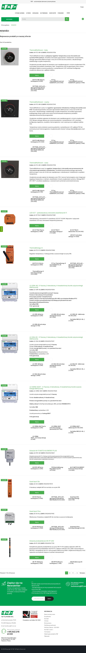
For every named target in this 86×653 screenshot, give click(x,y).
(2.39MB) (40, 528)
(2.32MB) (40, 468)
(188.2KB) (73, 365)
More (68, 13)
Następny (82, 573)
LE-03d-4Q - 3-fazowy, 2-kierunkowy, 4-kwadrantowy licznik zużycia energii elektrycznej (56, 338)
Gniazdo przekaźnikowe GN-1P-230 (41, 541)
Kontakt (46, 618)
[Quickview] (51, 75)
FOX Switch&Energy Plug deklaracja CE (56, 468)
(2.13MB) (40, 563)
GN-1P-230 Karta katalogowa (37, 562)
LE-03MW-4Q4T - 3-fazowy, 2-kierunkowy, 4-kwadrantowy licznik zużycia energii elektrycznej (55, 388)
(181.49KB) (52, 470)
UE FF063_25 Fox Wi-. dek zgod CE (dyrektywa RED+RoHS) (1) (57, 498)
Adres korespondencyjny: (8, 638)
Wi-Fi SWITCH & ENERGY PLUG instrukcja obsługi (76, 468)
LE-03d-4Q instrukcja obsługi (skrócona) (57, 364)
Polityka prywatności (50, 625)
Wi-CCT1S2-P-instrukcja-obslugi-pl (56, 230)
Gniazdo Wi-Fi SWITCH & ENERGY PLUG (43, 451)
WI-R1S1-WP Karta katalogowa (37, 468)
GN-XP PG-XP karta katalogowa (56, 562)
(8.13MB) (33, 439)
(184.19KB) (81, 231)
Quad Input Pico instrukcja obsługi (74, 527)
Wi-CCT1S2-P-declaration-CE (73, 230)
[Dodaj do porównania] (46, 75)
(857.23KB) (53, 317)
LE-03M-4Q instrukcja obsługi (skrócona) (57, 315)
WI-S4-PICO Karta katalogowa (37, 527)
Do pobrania (47, 616)
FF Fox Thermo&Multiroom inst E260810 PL (57, 81)
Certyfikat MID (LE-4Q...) (77, 319)
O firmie (46, 621)
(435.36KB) (41, 142)
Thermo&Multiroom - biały (38, 50)
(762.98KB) (71, 470)
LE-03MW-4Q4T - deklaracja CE (74, 427)
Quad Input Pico (35, 511)
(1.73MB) (59, 563)
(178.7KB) (71, 563)
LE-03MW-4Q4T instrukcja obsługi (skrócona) (55, 428)
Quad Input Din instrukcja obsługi (73, 497)
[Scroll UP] (84, 651)
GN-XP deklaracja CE (76, 562)
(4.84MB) (40, 81)
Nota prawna (47, 623)
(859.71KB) (59, 429)
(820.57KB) (71, 500)
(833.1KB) (82, 528)
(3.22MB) (70, 321)
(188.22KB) (73, 315)
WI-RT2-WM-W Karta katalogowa (37, 80)
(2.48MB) (40, 231)
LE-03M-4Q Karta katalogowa (37, 315)
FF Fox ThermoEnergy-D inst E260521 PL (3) (58, 264)
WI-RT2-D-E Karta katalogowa (37, 264)
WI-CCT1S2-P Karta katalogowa (37, 230)
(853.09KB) (60, 82)
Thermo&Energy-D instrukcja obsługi (37, 272)
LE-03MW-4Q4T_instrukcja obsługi (38, 437)
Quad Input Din (34, 482)
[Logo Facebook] (77, 649)
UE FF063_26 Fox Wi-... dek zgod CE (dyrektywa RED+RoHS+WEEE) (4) (38, 88)
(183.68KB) (62, 500)
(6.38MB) (40, 265)
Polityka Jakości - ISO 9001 (51, 627)
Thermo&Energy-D (36, 248)
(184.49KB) (34, 90)
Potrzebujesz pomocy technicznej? (77, 583)
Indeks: (31, 52)
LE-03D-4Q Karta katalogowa (37, 364)
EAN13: (44, 52)
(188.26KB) (80, 428)
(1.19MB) (82, 82)
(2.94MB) (40, 498)
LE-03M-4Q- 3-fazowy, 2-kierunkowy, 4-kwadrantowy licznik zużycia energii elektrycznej (56, 286)
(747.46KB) (53, 233)
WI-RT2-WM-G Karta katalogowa (37, 191)
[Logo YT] (80, 649)
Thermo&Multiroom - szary (38, 163)
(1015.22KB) (53, 266)
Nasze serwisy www (49, 614)
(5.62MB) (40, 315)
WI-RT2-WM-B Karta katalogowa (37, 141)
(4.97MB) (37, 326)
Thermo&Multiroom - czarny (39, 102)
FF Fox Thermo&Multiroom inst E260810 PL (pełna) (75, 81)
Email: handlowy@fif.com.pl (8, 626)
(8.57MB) (40, 192)
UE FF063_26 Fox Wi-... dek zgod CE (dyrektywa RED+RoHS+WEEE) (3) (76, 265)
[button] (36, 75)
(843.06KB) (53, 367)
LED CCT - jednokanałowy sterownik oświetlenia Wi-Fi (48, 213)
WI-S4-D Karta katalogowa (36, 497)
